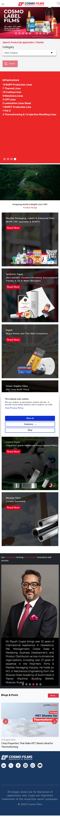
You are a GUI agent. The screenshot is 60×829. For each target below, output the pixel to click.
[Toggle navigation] (3, 4)
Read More (13, 228)
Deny (30, 430)
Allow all (30, 418)
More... (53, 695)
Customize (28, 424)
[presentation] (5, 721)
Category (8, 47)
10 (47, 33)
